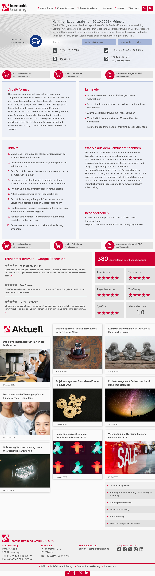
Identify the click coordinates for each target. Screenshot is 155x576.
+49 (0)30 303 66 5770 (57, 555)
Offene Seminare (65, 8)
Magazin (120, 8)
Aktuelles (107, 8)
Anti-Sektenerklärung (60, 566)
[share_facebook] (74, 573)
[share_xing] (68, 573)
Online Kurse (46, 8)
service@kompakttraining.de (94, 548)
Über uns (134, 8)
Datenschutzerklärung (88, 566)
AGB (43, 566)
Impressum (109, 566)
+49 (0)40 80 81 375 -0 (19, 555)
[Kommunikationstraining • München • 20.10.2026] (144, 8)
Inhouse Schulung (87, 8)
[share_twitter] (81, 573)
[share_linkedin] (87, 573)
